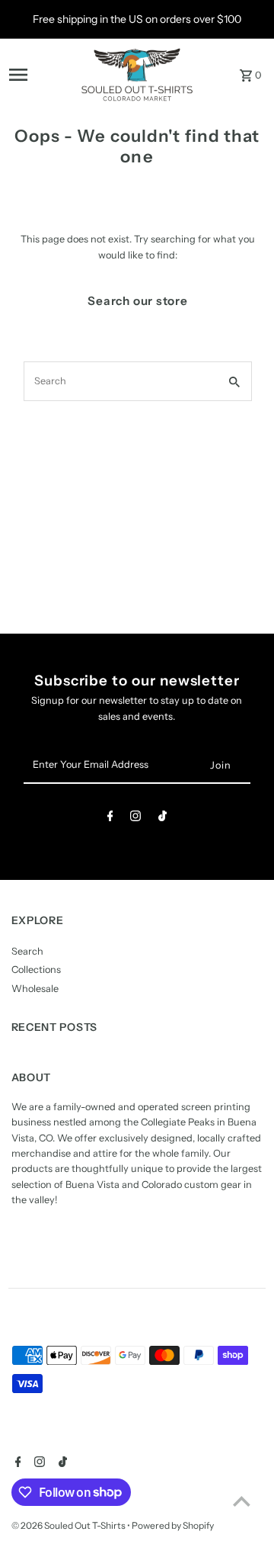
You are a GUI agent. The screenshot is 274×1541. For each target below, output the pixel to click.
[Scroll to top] (242, 1501)
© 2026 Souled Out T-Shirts (69, 1525)
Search (27, 951)
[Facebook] (110, 819)
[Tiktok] (162, 819)
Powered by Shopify (173, 1525)
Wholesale (35, 988)
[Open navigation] (40, 75)
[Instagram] (135, 819)
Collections (36, 969)
